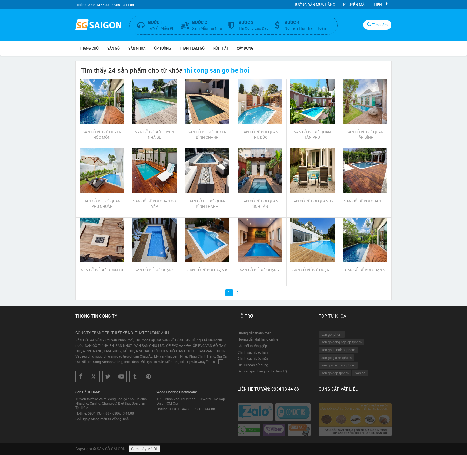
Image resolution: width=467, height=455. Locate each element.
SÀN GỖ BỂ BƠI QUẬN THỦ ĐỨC (259, 134)
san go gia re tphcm (336, 357)
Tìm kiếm (380, 24)
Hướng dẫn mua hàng (314, 4)
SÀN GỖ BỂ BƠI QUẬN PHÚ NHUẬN (102, 203)
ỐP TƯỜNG (162, 48)
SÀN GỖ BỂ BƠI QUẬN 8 (207, 269)
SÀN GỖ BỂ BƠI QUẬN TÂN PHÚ (312, 134)
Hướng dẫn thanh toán (254, 333)
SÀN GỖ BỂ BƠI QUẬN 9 (155, 269)
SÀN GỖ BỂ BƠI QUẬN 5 (365, 269)
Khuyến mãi (354, 4)
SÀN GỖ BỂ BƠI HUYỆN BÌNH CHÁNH (207, 134)
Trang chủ (89, 48)
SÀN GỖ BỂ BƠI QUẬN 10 (102, 269)
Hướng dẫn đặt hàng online (258, 339)
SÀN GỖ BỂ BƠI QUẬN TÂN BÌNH (364, 134)
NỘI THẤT (220, 48)
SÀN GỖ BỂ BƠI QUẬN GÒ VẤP (154, 203)
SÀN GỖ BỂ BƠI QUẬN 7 (260, 269)
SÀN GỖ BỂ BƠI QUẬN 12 (312, 200)
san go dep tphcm (335, 373)
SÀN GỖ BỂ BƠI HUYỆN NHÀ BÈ (154, 134)
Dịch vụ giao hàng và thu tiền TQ (262, 371)
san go (360, 373)
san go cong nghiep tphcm (341, 341)
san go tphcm (331, 334)
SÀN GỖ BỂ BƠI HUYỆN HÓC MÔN (102, 134)
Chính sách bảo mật (253, 358)
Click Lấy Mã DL (144, 448)
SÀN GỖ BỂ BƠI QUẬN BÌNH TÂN (259, 203)
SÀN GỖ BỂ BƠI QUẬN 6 (312, 269)
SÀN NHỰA (136, 48)
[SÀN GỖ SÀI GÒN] (98, 25)
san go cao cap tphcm (338, 365)
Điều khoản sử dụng (253, 364)
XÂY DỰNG (245, 48)
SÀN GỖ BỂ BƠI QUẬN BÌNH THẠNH (207, 203)
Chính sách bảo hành (253, 352)
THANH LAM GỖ (192, 48)
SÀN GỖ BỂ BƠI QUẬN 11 (365, 200)
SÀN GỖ (113, 48)
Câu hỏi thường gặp (252, 345)
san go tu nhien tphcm (338, 349)
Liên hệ (381, 4)
